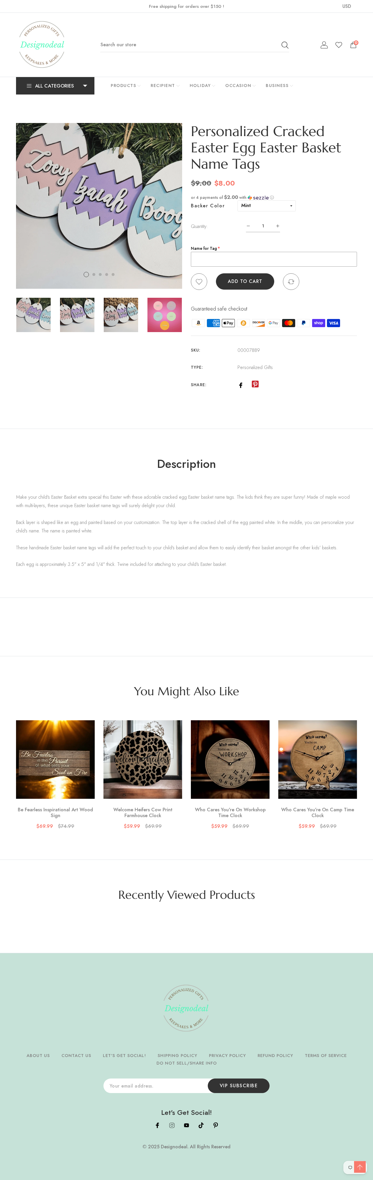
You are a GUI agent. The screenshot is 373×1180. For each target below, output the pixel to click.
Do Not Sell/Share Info (186, 1063)
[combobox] (194, 44)
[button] (274, 197)
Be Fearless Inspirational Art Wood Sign (55, 813)
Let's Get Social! (124, 1055)
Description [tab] (186, 464)
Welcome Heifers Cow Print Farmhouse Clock (143, 813)
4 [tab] (106, 274)
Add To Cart (245, 281)
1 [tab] (86, 274)
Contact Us (76, 1055)
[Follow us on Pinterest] (255, 384)
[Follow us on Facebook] (240, 384)
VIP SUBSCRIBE (239, 1085)
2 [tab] (93, 274)
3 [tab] (100, 274)
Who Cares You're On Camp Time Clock (317, 813)
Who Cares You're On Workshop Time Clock (230, 813)
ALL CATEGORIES (54, 85)
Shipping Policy (177, 1055)
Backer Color (208, 206)
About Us (38, 1055)
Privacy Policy (227, 1055)
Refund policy (275, 1055)
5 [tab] (113, 274)
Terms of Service (326, 1055)
